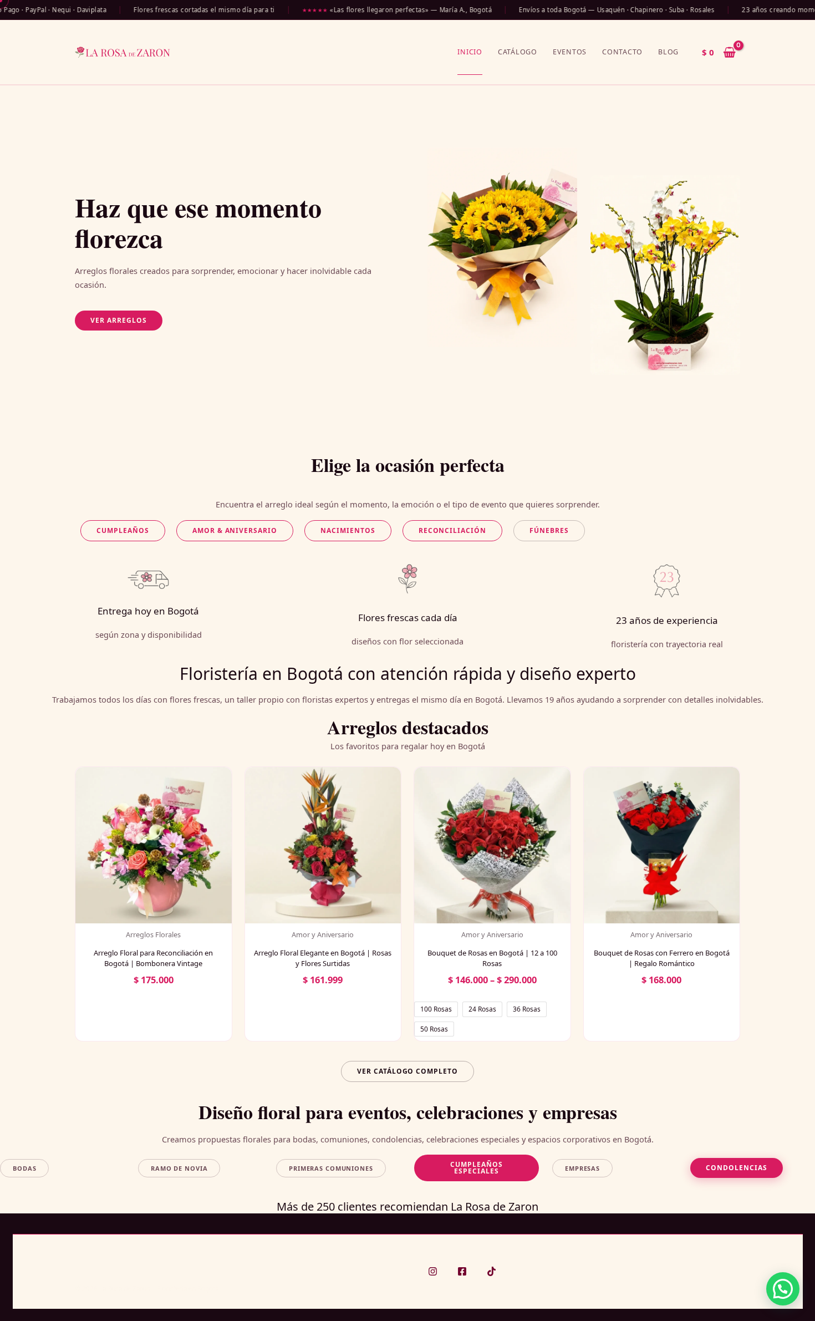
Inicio (469, 52)
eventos (570, 52)
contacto (622, 52)
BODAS (24, 1168)
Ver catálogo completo (407, 1071)
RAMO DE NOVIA (179, 1168)
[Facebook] (462, 1271)
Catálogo (517, 52)
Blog (668, 52)
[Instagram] (432, 1271)
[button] (118, 321)
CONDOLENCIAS (736, 1167)
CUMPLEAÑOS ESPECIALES (476, 1168)
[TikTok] (491, 1271)
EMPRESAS (582, 1168)
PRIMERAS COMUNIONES (331, 1168)
